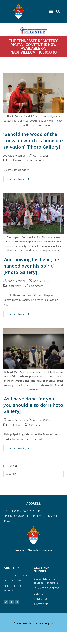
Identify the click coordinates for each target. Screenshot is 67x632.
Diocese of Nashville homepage (33, 550)
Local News (15, 160)
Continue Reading (20, 178)
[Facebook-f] (11, 602)
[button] (51, 11)
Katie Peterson (17, 155)
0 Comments (37, 160)
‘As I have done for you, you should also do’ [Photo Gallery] (33, 405)
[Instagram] (17, 602)
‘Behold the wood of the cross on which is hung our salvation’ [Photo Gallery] (33, 140)
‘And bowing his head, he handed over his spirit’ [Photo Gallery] (31, 265)
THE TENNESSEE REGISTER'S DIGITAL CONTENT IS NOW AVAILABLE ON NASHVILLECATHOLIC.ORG (33, 46)
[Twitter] (6, 602)
